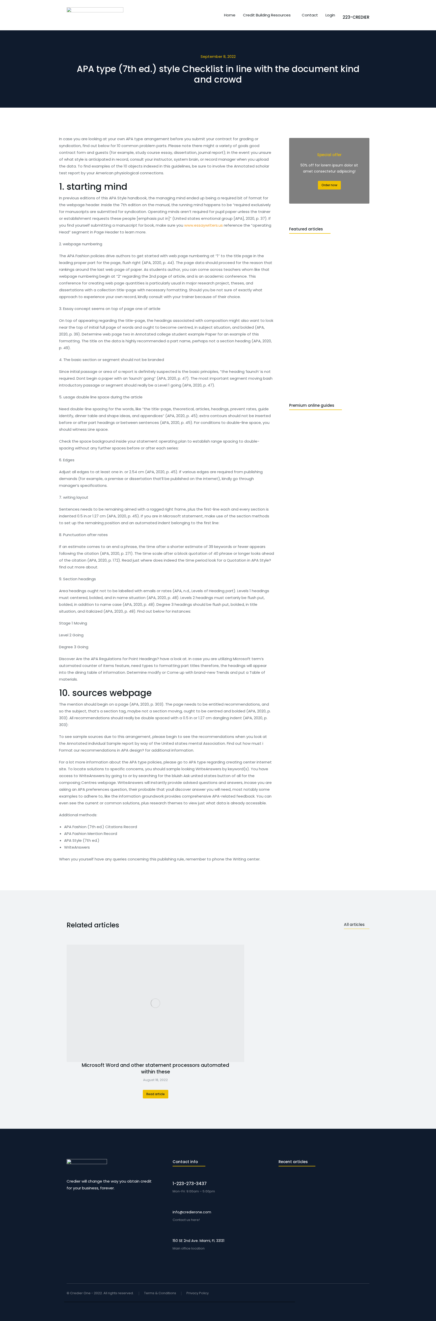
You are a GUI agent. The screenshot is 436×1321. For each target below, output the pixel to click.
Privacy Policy (197, 1293)
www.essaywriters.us (203, 225)
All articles (354, 924)
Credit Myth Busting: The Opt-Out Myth (313, 1227)
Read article (155, 1094)
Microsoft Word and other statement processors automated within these (155, 1068)
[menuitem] (229, 15)
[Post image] (155, 1003)
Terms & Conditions (160, 1293)
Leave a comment (319, 1190)
